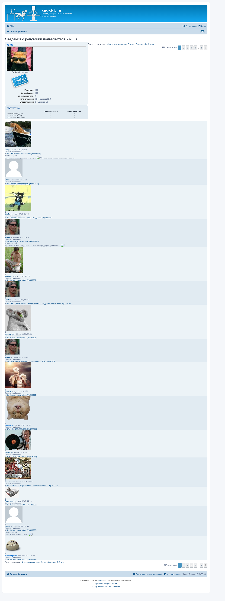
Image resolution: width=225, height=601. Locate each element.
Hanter (8, 237)
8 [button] (201, 47)
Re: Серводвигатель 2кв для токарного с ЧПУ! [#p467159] (31, 361)
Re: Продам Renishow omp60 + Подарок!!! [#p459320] (29, 218)
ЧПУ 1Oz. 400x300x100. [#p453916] (22, 429)
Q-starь (8, 391)
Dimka (7, 214)
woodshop (9, 482)
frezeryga (9, 425)
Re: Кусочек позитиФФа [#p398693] (22, 530)
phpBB (100, 580)
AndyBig (8, 276)
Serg (7, 150)
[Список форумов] (24, 13)
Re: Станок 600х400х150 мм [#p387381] (24, 154)
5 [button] (195, 47)
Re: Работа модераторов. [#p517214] (23, 241)
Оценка (139, 44)
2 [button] (183, 47)
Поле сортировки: (97, 44)
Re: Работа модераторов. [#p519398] (23, 184)
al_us (10, 45)
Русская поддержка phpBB (106, 583)
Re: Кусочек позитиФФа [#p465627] (22, 280)
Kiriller (8, 526)
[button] (205, 48)
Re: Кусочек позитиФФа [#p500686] (22, 338)
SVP (7, 180)
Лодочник (9, 501)
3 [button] (187, 47)
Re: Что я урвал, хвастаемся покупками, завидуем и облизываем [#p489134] (39, 304)
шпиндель (9, 334)
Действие (150, 44)
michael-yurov (11, 556)
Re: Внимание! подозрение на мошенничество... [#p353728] (32, 486)
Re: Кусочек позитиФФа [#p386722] (22, 559)
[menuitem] (10, 26)
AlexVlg (8, 453)
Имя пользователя (116, 44)
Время (131, 44)
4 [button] (191, 47)
